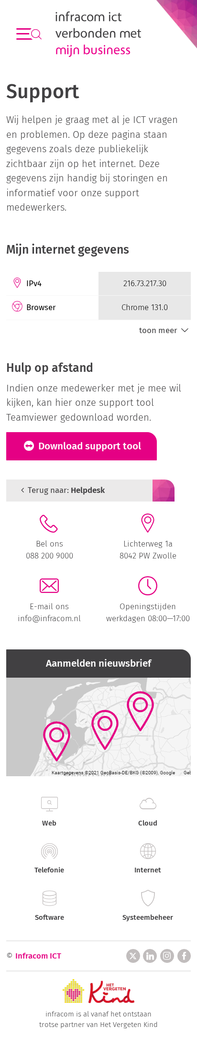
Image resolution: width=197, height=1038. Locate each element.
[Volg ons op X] (133, 956)
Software (49, 917)
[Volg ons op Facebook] (184, 956)
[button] (165, 330)
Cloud (147, 823)
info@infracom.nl (49, 618)
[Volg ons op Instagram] (167, 956)
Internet (147, 870)
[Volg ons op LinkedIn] (150, 956)
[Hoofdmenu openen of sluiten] (24, 34)
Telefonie (49, 870)
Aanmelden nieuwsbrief (98, 664)
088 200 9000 (49, 555)
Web (49, 823)
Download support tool (88, 446)
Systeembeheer (147, 917)
